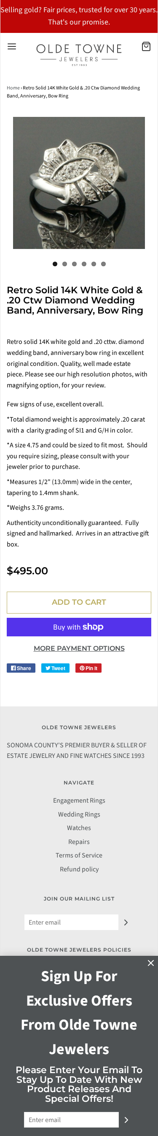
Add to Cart (79, 602)
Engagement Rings (79, 800)
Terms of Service (79, 855)
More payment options (79, 648)
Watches (79, 828)
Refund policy (79, 869)
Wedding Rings (79, 814)
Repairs (79, 842)
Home (13, 88)
